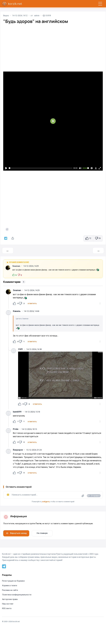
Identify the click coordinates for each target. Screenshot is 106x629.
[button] (32, 303)
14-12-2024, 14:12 (19, 16)
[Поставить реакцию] (7, 229)
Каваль (17, 311)
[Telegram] (4, 566)
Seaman (16, 266)
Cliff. (20, 349)
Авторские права (10, 599)
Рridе (15, 429)
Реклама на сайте (10, 590)
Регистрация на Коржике (13, 581)
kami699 (17, 411)
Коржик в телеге (9, 585)
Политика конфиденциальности (16, 594)
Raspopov (18, 449)
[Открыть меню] (100, 3)
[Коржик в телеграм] (5, 238)
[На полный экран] (100, 168)
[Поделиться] (12, 238)
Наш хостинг (7, 604)
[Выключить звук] (80, 168)
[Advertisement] (53, 45)
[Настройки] (92, 168)
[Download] (96, 168)
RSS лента (6, 608)
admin (36, 16)
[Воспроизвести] (6, 168)
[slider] (41, 168)
